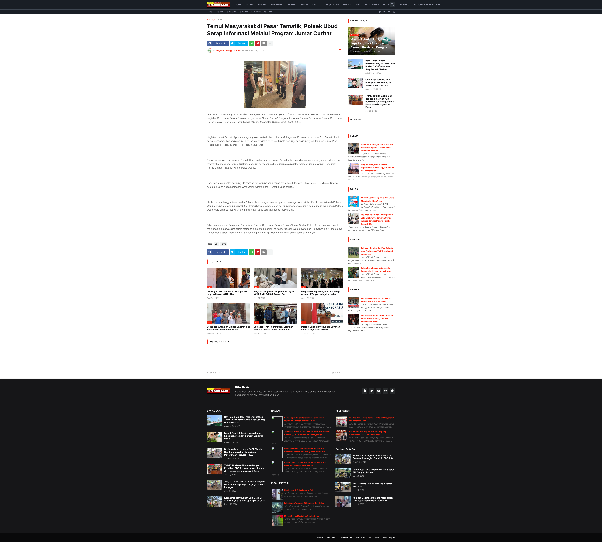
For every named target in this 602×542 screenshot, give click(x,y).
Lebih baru (214, 372)
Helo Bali (219, 12)
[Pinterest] (257, 43)
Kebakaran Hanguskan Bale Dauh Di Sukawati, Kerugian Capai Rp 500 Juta (244, 499)
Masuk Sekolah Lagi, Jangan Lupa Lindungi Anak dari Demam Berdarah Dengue (244, 436)
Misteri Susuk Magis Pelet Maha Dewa (301, 516)
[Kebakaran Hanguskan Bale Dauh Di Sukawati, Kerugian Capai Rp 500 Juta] (214, 501)
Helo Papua (231, 12)
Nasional (276, 4)
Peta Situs (389, 4)
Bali (220, 20)
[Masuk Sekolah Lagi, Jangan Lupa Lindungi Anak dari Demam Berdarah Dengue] (214, 437)
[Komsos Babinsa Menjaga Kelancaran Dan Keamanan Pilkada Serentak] (343, 501)
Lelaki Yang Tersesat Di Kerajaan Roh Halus (304, 503)
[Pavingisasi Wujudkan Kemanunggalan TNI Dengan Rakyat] (343, 473)
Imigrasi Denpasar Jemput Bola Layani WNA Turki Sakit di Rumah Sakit (274, 293)
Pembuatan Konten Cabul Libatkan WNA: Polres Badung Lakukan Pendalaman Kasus (377, 318)
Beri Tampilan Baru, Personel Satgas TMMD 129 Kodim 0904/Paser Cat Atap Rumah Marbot (380, 65)
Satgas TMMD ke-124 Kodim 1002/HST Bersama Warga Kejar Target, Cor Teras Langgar (245, 484)
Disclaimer (372, 4)
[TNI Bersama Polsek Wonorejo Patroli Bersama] (343, 487)
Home (238, 4)
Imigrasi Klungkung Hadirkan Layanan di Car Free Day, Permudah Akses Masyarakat (377, 167)
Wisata (262, 4)
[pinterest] (394, 12)
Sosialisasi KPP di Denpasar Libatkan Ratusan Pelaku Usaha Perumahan (273, 328)
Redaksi (405, 4)
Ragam (347, 4)
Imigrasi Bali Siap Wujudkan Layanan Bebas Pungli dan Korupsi (320, 328)
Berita (250, 4)
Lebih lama (336, 372)
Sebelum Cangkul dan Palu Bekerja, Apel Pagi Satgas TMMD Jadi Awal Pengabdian (377, 251)
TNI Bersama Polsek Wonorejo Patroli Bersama (373, 485)
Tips (358, 4)
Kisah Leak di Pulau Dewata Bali (298, 490)
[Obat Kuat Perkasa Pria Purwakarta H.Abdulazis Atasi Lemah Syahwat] (355, 83)
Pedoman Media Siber (427, 4)
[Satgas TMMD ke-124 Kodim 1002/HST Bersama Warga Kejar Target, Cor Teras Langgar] (214, 485)
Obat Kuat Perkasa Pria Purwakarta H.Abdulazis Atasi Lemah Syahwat (378, 82)
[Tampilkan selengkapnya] (270, 43)
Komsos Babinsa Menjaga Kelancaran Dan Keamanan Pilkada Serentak (373, 499)
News (223, 244)
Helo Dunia (243, 12)
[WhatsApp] (251, 43)
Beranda (211, 20)
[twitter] (384, 12)
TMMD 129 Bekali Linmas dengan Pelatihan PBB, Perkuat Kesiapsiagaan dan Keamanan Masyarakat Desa (379, 102)
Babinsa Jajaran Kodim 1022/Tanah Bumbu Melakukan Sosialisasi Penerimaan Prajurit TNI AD (243, 452)
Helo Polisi (268, 12)
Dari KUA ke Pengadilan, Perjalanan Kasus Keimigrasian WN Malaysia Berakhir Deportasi (377, 147)
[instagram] (385, 391)
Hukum (304, 4)
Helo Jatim (256, 12)
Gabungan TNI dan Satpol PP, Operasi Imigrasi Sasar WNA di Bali (227, 293)
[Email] (264, 43)
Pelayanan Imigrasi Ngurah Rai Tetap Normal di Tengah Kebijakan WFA (320, 293)
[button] (392, 4)
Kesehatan (332, 4)
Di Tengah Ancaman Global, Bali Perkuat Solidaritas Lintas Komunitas (228, 328)
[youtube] (389, 12)
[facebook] (380, 12)
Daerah (316, 4)
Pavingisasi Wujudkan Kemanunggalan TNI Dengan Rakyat (374, 471)
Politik (291, 4)
